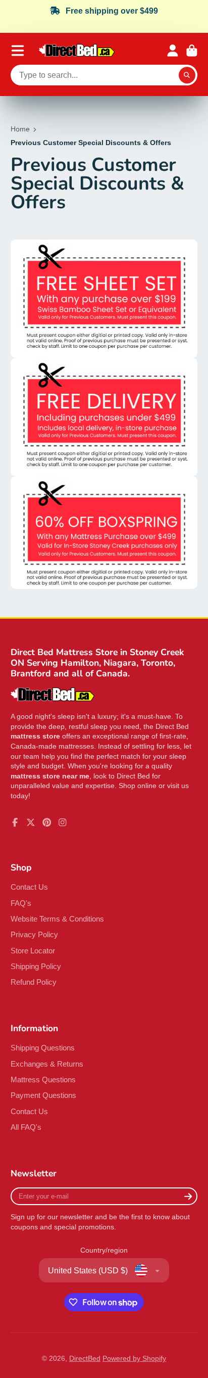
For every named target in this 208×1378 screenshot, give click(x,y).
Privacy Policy (34, 934)
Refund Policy (34, 982)
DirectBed (84, 1358)
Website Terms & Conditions (57, 918)
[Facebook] (15, 822)
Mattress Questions (43, 1079)
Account (173, 50)
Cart (192, 50)
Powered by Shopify (134, 1358)
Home (20, 129)
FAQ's (21, 903)
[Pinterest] (46, 822)
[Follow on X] (30, 822)
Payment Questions (43, 1095)
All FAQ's (26, 1127)
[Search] (187, 75)
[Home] (77, 50)
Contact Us (29, 887)
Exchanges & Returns (47, 1064)
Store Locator (33, 950)
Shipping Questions (43, 1047)
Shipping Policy (36, 966)
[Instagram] (62, 822)
